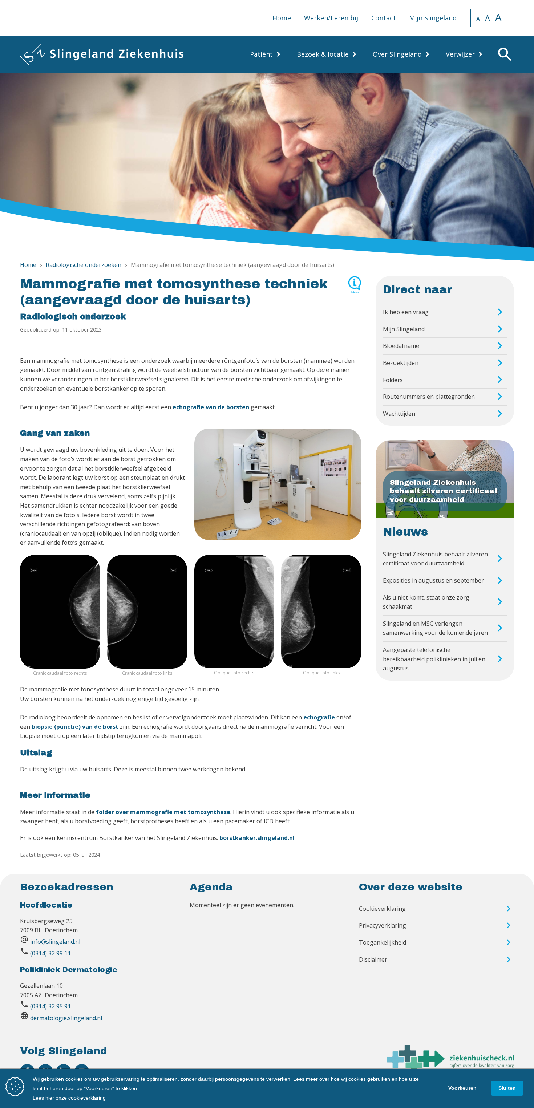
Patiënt (261, 54)
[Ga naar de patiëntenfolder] (354, 290)
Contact (383, 17)
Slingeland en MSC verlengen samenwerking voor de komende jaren (435, 628)
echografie (319, 717)
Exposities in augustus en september (433, 580)
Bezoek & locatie (323, 54)
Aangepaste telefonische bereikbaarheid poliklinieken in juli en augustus (434, 659)
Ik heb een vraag (406, 312)
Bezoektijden (400, 363)
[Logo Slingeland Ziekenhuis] (101, 54)
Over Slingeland (397, 54)
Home (281, 17)
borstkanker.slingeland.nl (257, 838)
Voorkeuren (462, 1088)
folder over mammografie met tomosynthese (163, 812)
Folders (393, 380)
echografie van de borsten (211, 407)
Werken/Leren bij (331, 17)
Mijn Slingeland (433, 17)
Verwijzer (460, 54)
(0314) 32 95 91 (50, 1006)
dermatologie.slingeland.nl (66, 1018)
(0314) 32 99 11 (50, 953)
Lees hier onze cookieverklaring (69, 1098)
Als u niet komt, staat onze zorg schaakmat (426, 602)
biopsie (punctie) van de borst (75, 727)
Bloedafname (401, 346)
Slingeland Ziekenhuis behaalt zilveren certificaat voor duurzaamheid (435, 559)
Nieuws (405, 532)
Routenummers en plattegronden (429, 397)
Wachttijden (399, 414)
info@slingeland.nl (55, 942)
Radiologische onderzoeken (83, 265)
